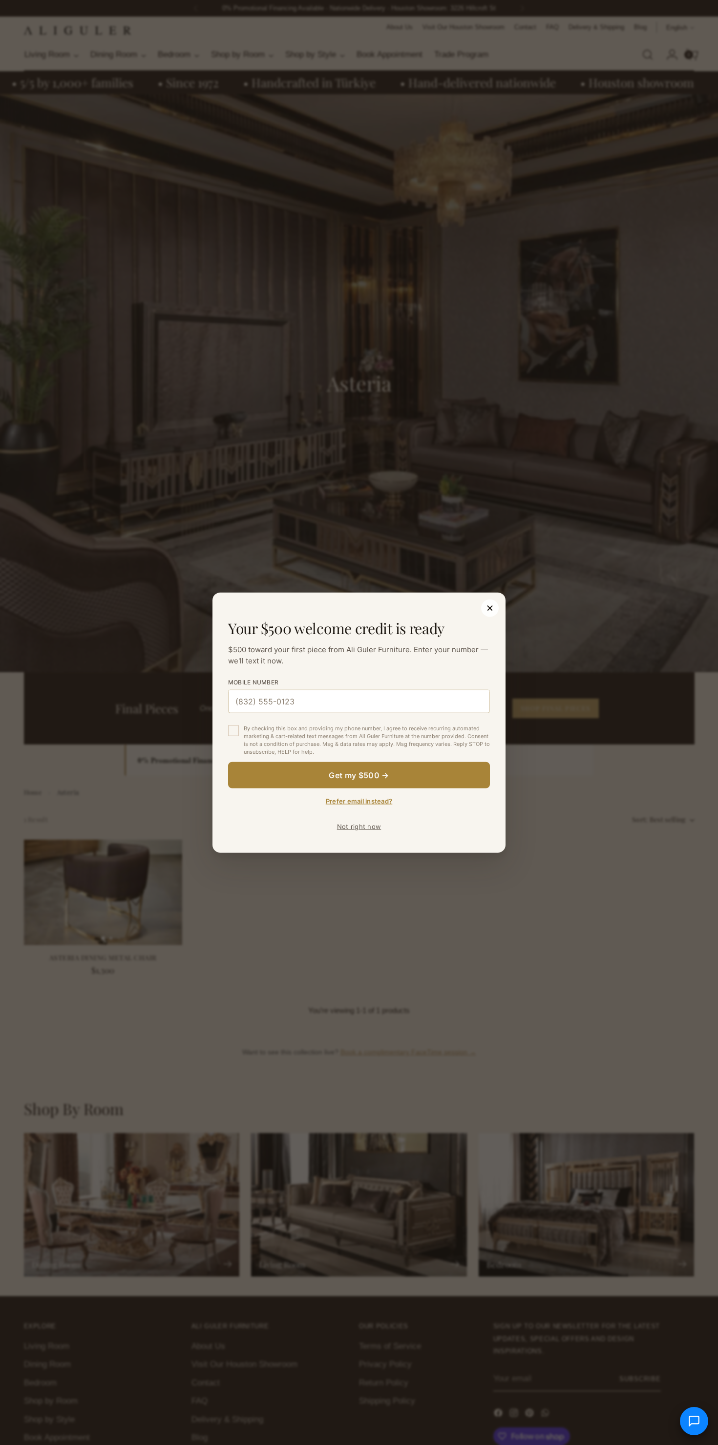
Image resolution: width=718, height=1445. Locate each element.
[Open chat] (694, 1421)
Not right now (359, 826)
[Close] (490, 608)
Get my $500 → (359, 775)
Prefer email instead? (359, 801)
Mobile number (253, 682)
